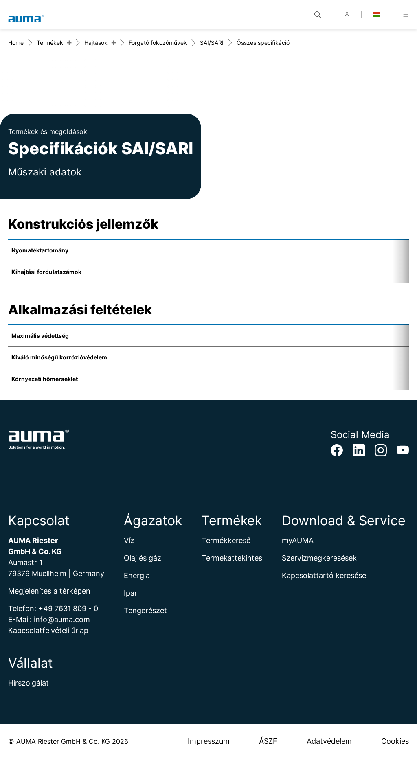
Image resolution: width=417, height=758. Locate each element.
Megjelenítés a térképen (49, 591)
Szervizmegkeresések (319, 558)
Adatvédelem (329, 741)
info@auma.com (62, 619)
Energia (137, 575)
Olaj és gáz (142, 558)
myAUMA (298, 540)
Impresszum (209, 741)
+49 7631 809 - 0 (68, 608)
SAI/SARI (212, 42)
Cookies (395, 741)
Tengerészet (145, 610)
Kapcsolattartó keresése (324, 575)
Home (16, 42)
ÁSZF (268, 741)
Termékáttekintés (232, 558)
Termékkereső (226, 540)
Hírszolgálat (28, 683)
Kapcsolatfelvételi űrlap (48, 630)
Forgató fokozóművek (158, 42)
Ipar (130, 593)
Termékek (50, 42)
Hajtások (96, 42)
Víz (129, 540)
